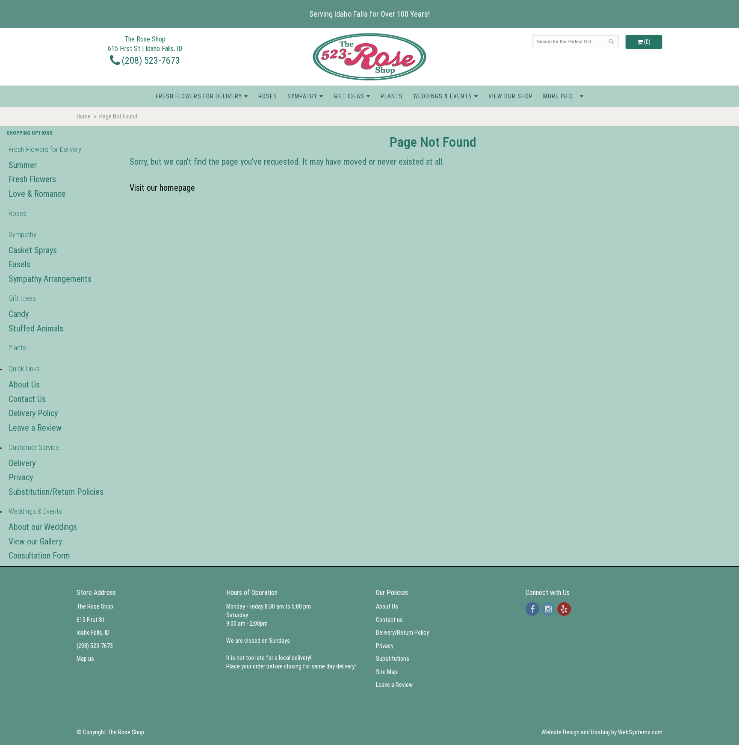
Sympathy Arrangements (50, 279)
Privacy (21, 477)
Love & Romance (37, 194)
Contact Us (27, 399)
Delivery (22, 463)
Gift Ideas (349, 96)
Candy (19, 314)
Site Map (386, 671)
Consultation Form (39, 555)
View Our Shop (510, 96)
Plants (392, 96)
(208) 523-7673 (150, 60)
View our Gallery (35, 541)
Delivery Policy (33, 413)
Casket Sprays (33, 250)
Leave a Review (35, 428)
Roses (267, 96)
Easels (19, 264)
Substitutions (392, 658)
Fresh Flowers (32, 179)
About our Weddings (43, 527)
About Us (24, 384)
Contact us (389, 619)
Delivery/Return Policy (402, 632)
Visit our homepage (162, 188)
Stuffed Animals (36, 328)
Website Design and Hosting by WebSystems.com (601, 732)
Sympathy (302, 96)
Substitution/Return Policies (56, 492)
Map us (85, 658)
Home (84, 116)
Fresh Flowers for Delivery (199, 96)
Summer (23, 165)
